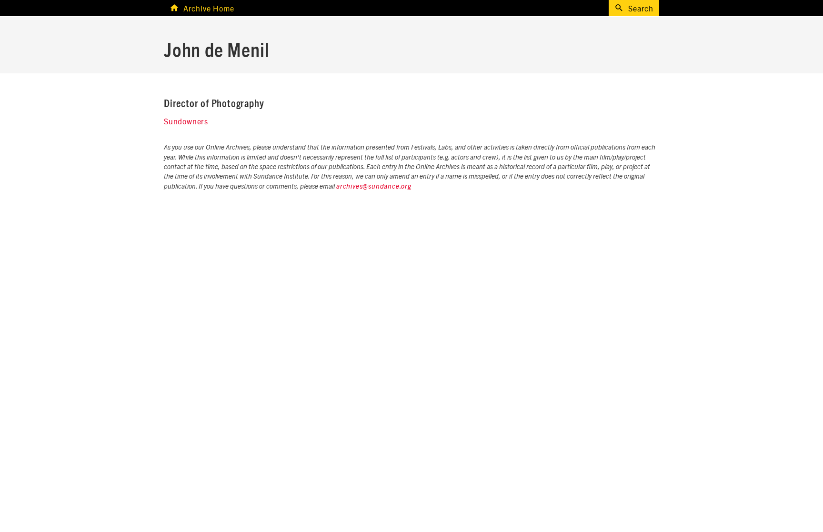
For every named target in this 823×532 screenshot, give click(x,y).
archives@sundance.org (374, 186)
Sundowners (186, 121)
